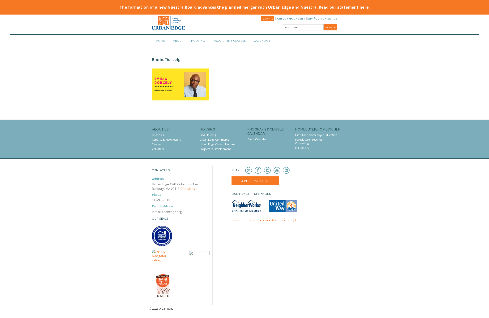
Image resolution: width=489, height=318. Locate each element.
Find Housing (208, 135)
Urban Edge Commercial (215, 139)
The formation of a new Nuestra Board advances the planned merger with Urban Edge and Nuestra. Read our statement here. (245, 7)
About (178, 40)
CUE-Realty (302, 148)
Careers (156, 144)
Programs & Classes (229, 40)
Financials (158, 135)
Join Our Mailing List (290, 18)
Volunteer (158, 149)
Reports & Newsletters (166, 139)
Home (160, 40)
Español (313, 18)
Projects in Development (215, 149)
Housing (198, 40)
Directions (187, 189)
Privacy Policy (268, 220)
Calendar (262, 40)
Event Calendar (256, 139)
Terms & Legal (288, 220)
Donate (267, 18)
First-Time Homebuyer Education (316, 135)
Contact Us (329, 18)
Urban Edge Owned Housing (218, 144)
